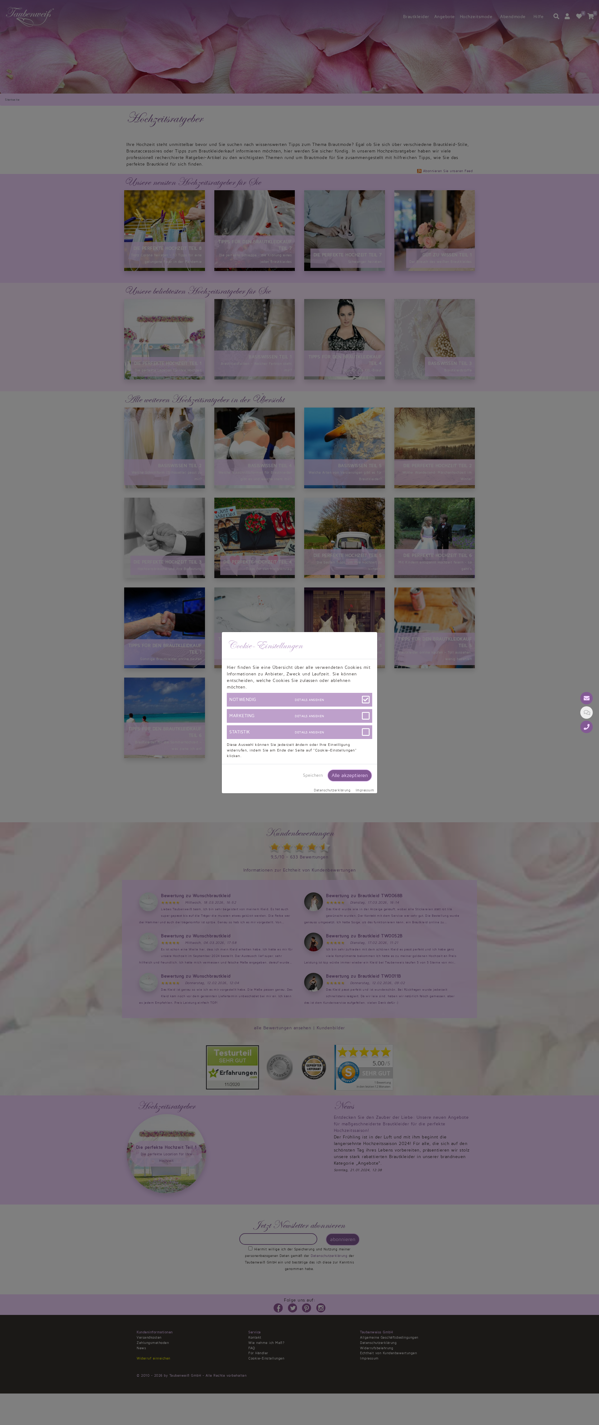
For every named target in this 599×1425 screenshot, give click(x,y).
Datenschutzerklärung (332, 790)
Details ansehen (309, 700)
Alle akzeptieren (350, 775)
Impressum (365, 790)
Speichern (313, 775)
